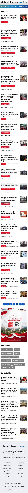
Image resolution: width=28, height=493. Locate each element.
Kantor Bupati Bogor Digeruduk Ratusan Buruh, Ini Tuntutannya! (9, 142)
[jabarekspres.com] (12, 2)
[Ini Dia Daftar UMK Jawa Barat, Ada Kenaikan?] (23, 214)
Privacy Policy (6, 486)
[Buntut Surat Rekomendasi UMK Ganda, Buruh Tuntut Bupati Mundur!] (23, 49)
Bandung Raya (23, 6)
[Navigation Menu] (26, 2)
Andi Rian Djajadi (18, 360)
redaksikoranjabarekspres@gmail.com (14, 457)
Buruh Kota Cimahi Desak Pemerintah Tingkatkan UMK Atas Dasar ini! (9, 17)
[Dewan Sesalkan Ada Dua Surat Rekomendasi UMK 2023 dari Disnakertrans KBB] (23, 64)
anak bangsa (6, 360)
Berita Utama (5, 104)
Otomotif (21, 468)
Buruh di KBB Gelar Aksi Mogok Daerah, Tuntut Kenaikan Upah (8, 265)
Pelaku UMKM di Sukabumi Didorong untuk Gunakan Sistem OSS (9, 293)
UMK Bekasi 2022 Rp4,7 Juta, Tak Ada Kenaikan (10, 242)
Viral (21, 476)
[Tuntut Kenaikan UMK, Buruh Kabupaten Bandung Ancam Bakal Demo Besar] (23, 171)
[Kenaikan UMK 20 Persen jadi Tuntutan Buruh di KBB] (23, 186)
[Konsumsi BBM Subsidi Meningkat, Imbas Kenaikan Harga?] (23, 379)
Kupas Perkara (5, 6)
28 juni (17, 350)
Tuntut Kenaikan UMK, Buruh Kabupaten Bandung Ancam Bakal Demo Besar (10, 171)
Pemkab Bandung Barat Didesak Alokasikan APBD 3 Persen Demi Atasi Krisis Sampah (9, 391)
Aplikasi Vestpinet (19, 364)
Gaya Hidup (21, 462)
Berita (3, 119)
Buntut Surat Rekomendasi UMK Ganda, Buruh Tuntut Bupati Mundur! (9, 48)
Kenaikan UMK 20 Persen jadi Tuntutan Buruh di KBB (9, 185)
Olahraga (20, 473)
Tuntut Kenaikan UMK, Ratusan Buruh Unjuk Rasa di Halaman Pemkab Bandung (9, 227)
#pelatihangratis (7, 350)
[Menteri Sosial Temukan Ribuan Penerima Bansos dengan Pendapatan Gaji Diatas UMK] (23, 32)
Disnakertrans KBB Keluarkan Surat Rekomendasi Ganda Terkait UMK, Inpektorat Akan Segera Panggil (10, 79)
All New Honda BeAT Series (10, 357)
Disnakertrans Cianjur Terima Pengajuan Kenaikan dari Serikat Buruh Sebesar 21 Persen (10, 280)
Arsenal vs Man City (8, 368)
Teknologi (20, 465)
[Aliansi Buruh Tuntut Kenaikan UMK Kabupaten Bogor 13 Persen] (23, 115)
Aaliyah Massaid (7, 353)
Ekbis (7, 476)
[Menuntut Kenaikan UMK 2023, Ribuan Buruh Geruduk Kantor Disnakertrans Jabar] (23, 127)
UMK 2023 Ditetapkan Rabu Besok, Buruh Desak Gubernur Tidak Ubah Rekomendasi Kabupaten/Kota (9, 98)
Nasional (7, 473)
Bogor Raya (14, 6)
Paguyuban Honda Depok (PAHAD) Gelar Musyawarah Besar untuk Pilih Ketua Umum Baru (9, 418)
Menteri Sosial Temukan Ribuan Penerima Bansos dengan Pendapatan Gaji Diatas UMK (9, 32)
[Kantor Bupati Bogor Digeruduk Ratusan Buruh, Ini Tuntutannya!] (23, 143)
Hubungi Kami (18, 483)
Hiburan (21, 471)
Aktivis (17, 353)
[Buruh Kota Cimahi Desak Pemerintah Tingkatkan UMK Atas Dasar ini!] (23, 17)
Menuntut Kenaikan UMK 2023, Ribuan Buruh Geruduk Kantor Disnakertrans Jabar (9, 127)
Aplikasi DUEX (6, 364)
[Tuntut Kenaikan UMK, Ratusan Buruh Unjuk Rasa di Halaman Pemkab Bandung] (23, 227)
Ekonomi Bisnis (6, 38)
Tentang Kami (9, 483)
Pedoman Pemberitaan (18, 486)
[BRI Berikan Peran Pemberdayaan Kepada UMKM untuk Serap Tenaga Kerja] (23, 158)
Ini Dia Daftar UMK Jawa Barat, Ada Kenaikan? (8, 212)
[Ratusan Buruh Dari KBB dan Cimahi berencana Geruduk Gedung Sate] (23, 199)
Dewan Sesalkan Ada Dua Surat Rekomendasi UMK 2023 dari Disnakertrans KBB (10, 63)
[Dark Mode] (23, 2)
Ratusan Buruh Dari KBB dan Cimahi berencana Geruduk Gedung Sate (9, 198)
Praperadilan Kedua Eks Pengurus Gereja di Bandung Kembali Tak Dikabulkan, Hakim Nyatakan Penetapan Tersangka (10, 404)
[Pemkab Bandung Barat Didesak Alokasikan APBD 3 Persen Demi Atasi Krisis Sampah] (23, 391)
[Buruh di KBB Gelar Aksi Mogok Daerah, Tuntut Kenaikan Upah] (23, 266)
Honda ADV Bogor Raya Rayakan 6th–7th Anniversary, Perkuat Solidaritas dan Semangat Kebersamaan (9, 432)
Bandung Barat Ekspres (8, 53)
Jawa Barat (4, 21)
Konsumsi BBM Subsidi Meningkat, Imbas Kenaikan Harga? (10, 378)
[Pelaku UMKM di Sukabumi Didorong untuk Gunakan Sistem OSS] (23, 294)
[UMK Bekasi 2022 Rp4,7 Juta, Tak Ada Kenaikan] (23, 244)
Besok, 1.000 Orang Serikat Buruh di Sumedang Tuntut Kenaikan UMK (9, 253)
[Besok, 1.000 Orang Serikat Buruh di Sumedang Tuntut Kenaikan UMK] (23, 254)
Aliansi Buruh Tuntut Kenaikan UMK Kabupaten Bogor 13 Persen (9, 114)
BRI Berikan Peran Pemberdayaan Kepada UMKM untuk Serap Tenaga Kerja (9, 158)
